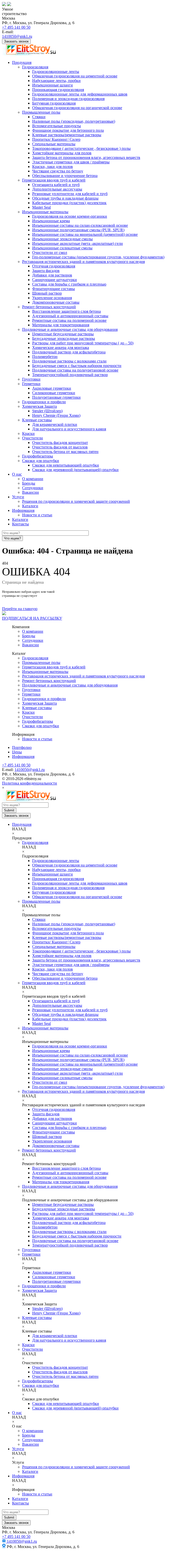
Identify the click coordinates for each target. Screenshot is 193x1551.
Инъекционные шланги (52, 85)
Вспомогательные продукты (56, 126)
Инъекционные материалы (45, 212)
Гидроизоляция (35, 67)
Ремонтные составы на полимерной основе (69, 320)
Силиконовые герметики (53, 393)
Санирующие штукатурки (54, 280)
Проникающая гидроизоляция (58, 89)
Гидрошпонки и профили (44, 402)
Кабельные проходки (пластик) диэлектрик (69, 203)
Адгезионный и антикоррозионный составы (70, 316)
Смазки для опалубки (40, 461)
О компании (32, 479)
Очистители (32, 438)
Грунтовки (31, 379)
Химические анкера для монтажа (60, 347)
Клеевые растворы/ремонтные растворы (66, 135)
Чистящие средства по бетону (57, 171)
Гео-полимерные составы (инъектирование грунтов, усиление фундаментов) (98, 257)
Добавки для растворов (52, 275)
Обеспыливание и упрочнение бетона (65, 175)
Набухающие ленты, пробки (56, 80)
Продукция (21, 62)
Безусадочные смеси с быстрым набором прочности (76, 365)
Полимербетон (45, 356)
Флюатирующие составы (53, 289)
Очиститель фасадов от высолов (60, 447)
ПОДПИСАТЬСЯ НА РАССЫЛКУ (32, 618)
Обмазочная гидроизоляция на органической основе (77, 108)
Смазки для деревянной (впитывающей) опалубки (75, 470)
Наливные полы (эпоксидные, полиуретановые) (73, 121)
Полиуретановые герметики (56, 397)
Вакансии (30, 492)
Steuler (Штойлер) (47, 411)
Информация (23, 510)
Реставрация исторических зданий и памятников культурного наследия (83, 261)
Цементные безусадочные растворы (63, 334)
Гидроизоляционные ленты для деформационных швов (79, 94)
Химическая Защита (39, 406)
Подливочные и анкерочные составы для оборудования (70, 329)
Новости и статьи (37, 515)
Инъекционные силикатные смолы (62, 248)
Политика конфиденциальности (29, 783)
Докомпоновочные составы (55, 302)
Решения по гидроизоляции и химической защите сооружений (76, 501)
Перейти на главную (19, 609)
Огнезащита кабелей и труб (56, 185)
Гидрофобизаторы (37, 456)
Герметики (31, 384)
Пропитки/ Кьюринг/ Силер (56, 139)
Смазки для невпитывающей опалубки (65, 465)
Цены (17, 752)
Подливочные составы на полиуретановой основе (75, 370)
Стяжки (38, 117)
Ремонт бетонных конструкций (49, 307)
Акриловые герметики (51, 388)
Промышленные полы (41, 112)
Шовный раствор (47, 293)
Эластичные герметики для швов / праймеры (71, 162)
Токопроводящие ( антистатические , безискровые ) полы (81, 148)
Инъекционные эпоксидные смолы (62, 239)
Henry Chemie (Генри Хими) (56, 415)
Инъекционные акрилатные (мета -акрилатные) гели (77, 243)
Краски (28, 433)
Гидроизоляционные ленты (55, 71)
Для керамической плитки (54, 424)
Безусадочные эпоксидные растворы (63, 338)
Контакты (20, 524)
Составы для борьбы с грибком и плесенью (69, 284)
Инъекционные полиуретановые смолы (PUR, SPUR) (78, 230)
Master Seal (41, 207)
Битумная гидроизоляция (54, 103)
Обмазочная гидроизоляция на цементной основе (74, 76)
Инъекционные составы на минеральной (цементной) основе (85, 234)
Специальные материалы (53, 144)
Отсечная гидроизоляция (53, 266)
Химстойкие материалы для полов (61, 153)
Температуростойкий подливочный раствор (70, 375)
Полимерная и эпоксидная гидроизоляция (68, 99)
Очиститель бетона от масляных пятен (65, 451)
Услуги (18, 497)
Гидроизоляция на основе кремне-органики (69, 216)
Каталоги (30, 506)
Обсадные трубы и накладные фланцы (65, 198)
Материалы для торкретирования (60, 325)
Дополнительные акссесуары (57, 189)
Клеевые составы (37, 420)
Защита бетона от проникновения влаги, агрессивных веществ (86, 157)
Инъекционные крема (51, 221)
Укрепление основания (52, 298)
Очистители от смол (49, 252)
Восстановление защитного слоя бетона (66, 311)
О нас (17, 474)
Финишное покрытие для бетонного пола (68, 130)
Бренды (28, 483)
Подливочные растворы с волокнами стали (69, 361)
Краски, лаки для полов (52, 166)
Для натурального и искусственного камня (69, 429)
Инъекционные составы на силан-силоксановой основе (80, 225)
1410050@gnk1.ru (17, 36)
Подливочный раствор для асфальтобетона (69, 352)
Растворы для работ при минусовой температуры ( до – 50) (82, 343)
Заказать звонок (16, 41)
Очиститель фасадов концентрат (60, 442)
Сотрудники (32, 488)
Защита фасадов (46, 270)
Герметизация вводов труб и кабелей (53, 180)
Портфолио (22, 747)
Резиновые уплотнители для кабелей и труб (70, 194)
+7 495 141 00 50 (16, 27)
